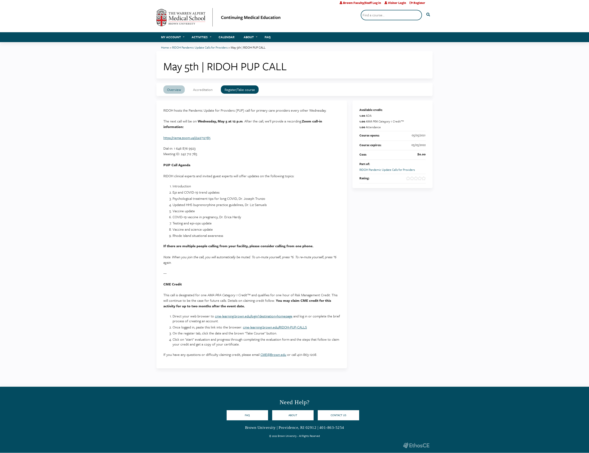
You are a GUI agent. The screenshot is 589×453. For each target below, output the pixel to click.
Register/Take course (240, 89)
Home (165, 47)
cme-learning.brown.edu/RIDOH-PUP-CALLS (275, 327)
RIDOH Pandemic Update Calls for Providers (200, 47)
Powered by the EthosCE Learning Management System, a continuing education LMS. (416, 445)
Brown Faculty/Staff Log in (362, 2)
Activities (200, 37)
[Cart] (431, 4)
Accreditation (203, 89)
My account (171, 37)
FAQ (268, 37)
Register (419, 2)
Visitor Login (397, 2)
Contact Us (338, 415)
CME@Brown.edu (273, 354)
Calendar (226, 37)
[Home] (218, 19)
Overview (174, 89)
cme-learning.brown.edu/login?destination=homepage (253, 316)
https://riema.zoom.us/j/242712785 (187, 137)
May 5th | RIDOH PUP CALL (248, 47)
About (249, 37)
